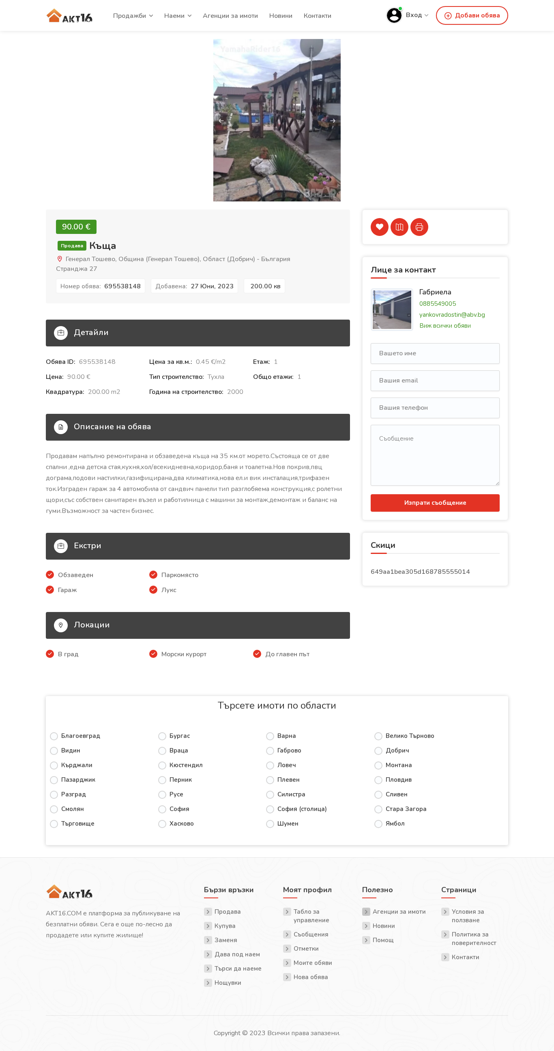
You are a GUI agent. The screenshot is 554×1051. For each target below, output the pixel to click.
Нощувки (228, 983)
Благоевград (80, 736)
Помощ (383, 940)
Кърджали (76, 765)
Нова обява (311, 977)
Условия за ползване (468, 916)
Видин (70, 750)
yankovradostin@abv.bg (452, 315)
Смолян (72, 809)
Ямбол (395, 824)
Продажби (129, 15)
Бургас (180, 736)
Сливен (397, 794)
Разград (73, 794)
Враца (179, 750)
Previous (53, 128)
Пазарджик (78, 780)
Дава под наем (237, 954)
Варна (286, 736)
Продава (228, 912)
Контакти (317, 15)
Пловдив (399, 780)
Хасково (182, 824)
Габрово (289, 750)
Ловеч (286, 765)
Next (501, 128)
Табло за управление (311, 916)
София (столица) (302, 809)
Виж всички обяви (445, 326)
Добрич (397, 750)
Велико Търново (410, 736)
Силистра (291, 794)
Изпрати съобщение (435, 503)
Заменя (226, 940)
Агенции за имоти (230, 15)
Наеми (174, 15)
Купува (225, 926)
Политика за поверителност (474, 938)
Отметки (306, 949)
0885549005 (437, 304)
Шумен (287, 824)
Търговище (77, 824)
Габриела (435, 291)
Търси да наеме (238, 968)
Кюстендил (186, 765)
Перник (181, 780)
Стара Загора (406, 809)
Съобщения (311, 934)
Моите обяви (313, 963)
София (179, 809)
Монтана (399, 765)
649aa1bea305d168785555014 (420, 571)
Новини (280, 15)
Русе (176, 794)
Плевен (288, 780)
